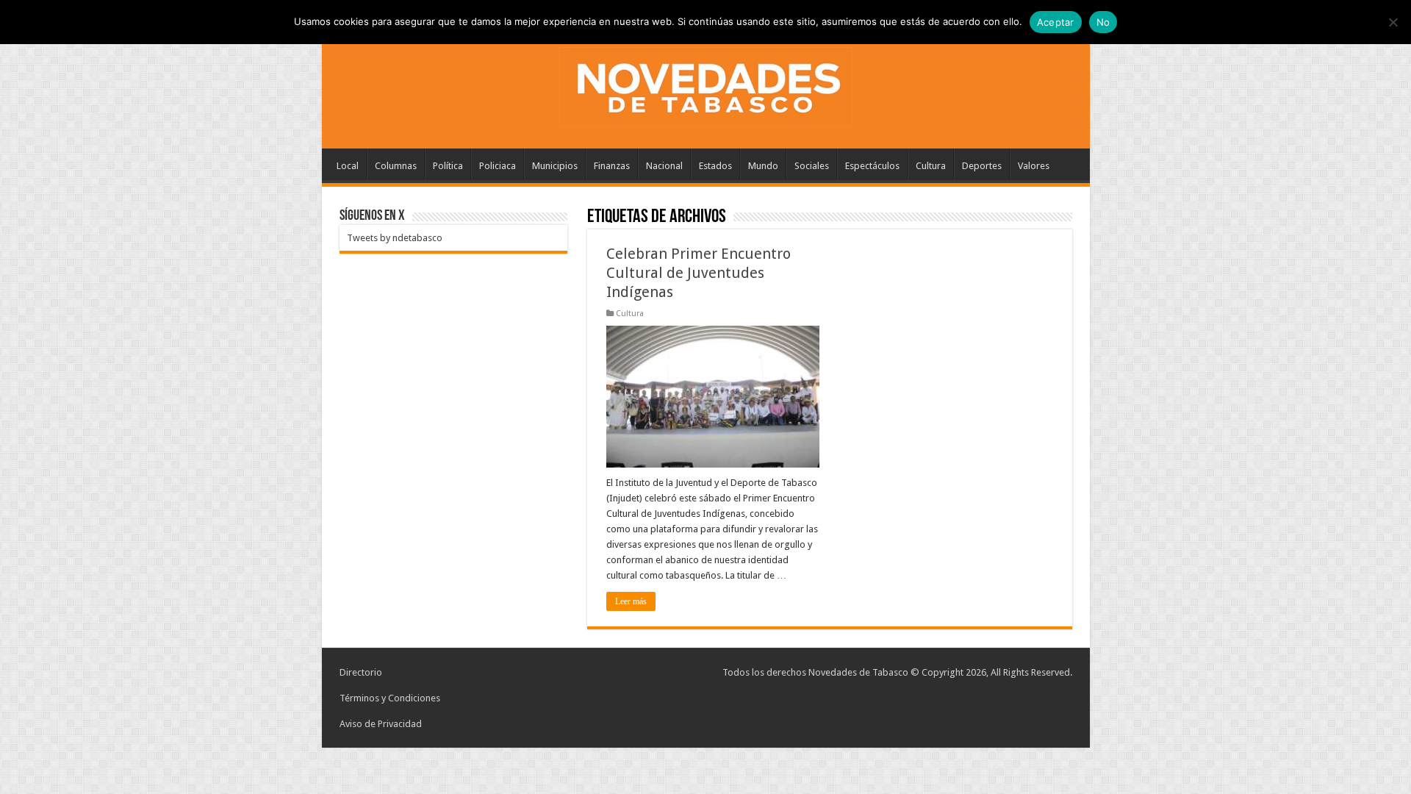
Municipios (555, 165)
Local (348, 165)
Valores (1033, 165)
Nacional (664, 165)
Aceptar (1055, 22)
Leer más (631, 601)
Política (448, 165)
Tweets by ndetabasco (394, 237)
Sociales (811, 165)
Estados (715, 165)
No (1103, 22)
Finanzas (612, 165)
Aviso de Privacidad (381, 723)
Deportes (982, 165)
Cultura (931, 165)
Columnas (396, 165)
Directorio (361, 672)
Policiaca (497, 165)
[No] (1392, 22)
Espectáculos (872, 165)
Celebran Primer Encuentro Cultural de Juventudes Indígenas (698, 273)
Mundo (763, 165)
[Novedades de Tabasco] (705, 83)
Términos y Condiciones (390, 698)
